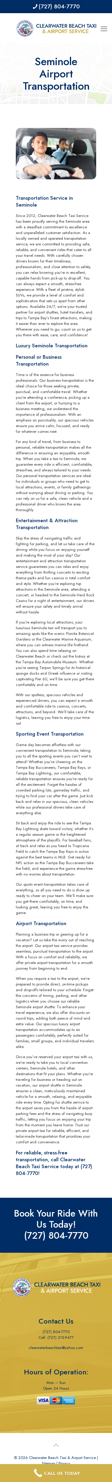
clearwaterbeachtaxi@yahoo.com (56, 1347)
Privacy (64, 1463)
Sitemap (48, 1463)
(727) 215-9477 (60, 1337)
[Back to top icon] (56, 1445)
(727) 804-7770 (59, 6)
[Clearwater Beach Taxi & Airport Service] (56, 28)
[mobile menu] (104, 25)
